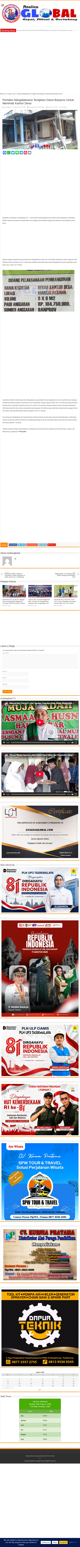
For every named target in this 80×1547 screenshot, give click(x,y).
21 (53, 1383)
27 (42, 1386)
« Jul (39, 1390)
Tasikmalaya (41, 107)
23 (73, 1383)
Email (4, 678)
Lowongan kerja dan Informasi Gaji (43, 1456)
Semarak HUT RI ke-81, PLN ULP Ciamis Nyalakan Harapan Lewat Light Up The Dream (65, 601)
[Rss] (40, 1458)
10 (8, 1381)
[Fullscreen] (76, 743)
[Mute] (72, 743)
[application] (40, 723)
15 (63, 1381)
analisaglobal (7, 107)
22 (63, 1383)
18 (19, 1383)
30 (73, 1386)
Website (4, 684)
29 (63, 1386)
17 (8, 1383)
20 (42, 1383)
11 (19, 1381)
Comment (5, 653)
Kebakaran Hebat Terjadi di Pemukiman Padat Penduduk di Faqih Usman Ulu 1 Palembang (15, 574)
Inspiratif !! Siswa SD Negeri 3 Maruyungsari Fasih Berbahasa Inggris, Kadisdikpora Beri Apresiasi (44, 30)
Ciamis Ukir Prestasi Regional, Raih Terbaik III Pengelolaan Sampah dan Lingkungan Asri (39, 601)
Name (4, 671)
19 (31, 1383)
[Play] (4, 743)
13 (42, 1381)
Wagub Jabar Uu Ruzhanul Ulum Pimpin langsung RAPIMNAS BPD (65, 574)
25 (19, 1386)
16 (73, 1381)
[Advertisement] (40, 47)
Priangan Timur (11, 94)
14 (53, 1381)
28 (53, 1386)
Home (4, 94)
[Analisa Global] (40, 13)
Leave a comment (53, 107)
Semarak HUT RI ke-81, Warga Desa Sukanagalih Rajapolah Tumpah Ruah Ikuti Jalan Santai (13, 601)
